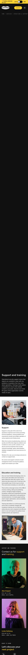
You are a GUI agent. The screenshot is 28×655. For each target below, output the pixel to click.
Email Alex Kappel (8, 595)
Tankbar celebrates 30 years (7, 1)
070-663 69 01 (6, 633)
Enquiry (18, 7)
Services (9, 14)
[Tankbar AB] (5, 7)
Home (3, 14)
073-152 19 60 (6, 593)
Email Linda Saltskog (9, 635)
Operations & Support (21, 14)
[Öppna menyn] (24, 7)
